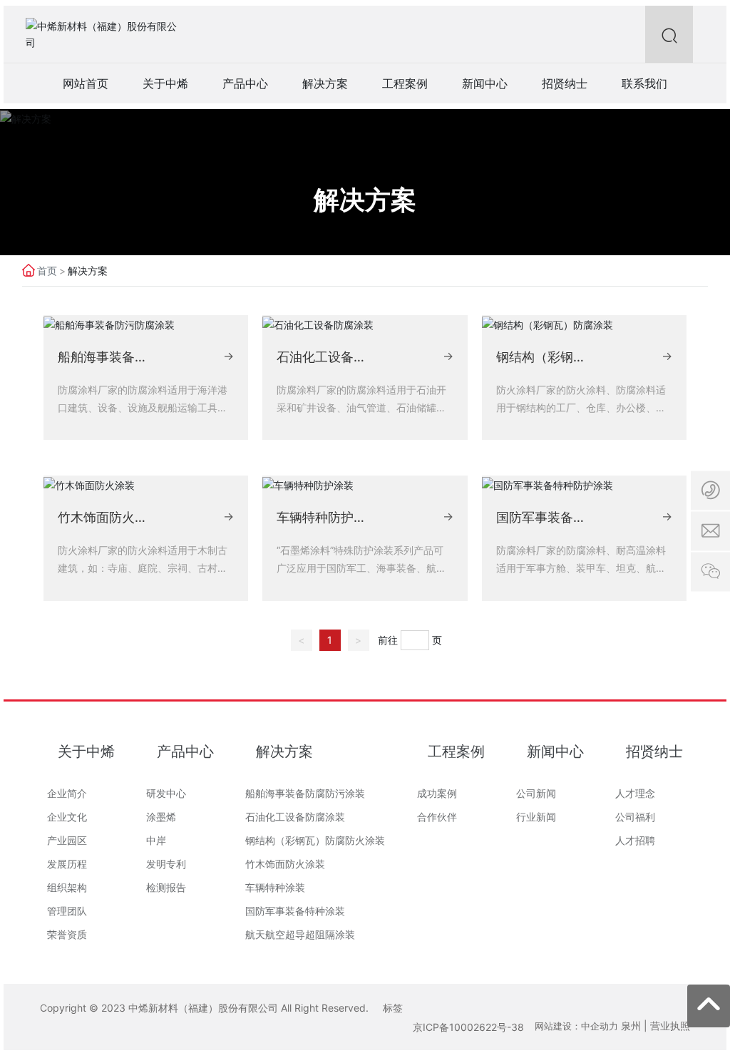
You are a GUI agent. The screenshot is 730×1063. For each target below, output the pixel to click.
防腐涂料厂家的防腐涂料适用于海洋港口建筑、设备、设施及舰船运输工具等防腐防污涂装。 (142, 407)
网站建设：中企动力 (576, 1026)
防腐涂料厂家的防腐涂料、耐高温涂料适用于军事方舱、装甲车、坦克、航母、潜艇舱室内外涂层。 (581, 568)
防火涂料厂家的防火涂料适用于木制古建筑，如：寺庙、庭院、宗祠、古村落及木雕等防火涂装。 (142, 568)
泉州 (631, 1026)
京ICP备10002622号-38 (468, 1027)
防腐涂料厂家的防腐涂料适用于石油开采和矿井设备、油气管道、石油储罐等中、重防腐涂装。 (361, 407)
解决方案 (365, 200)
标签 (393, 1008)
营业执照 (670, 1026)
